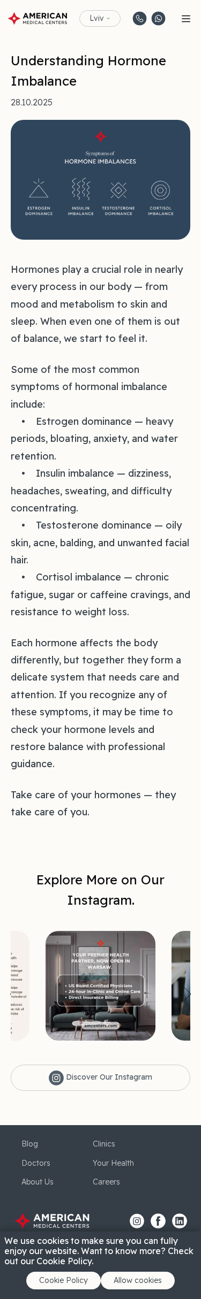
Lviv (97, 18)
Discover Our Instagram (108, 1077)
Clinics (104, 1144)
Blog (29, 1144)
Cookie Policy (63, 1280)
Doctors (35, 1163)
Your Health (113, 1163)
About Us (37, 1182)
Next (188, 994)
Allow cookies (138, 1280)
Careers (106, 1182)
